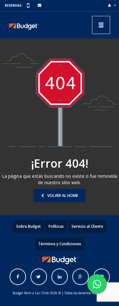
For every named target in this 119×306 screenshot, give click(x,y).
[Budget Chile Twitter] (38, 276)
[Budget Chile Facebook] (17, 276)
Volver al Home (62, 195)
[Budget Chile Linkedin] (59, 276)
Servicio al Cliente (87, 226)
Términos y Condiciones (59, 244)
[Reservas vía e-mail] (40, 5)
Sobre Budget (28, 226)
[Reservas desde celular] (29, 5)
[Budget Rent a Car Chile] (23, 25)
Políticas (56, 226)
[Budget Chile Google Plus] (80, 276)
